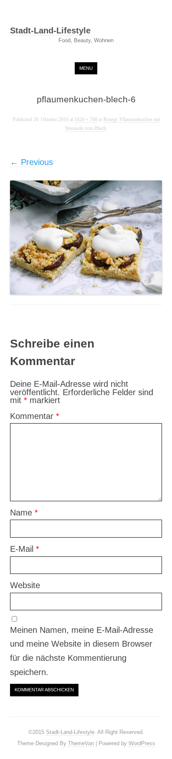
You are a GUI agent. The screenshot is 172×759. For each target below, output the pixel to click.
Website (25, 585)
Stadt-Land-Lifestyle (50, 31)
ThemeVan (81, 743)
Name (24, 512)
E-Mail (24, 548)
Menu (86, 68)
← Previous (31, 162)
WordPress (142, 743)
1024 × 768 (85, 119)
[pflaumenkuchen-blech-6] (86, 237)
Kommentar (34, 416)
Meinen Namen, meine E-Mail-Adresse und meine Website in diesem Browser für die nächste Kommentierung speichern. (81, 651)
